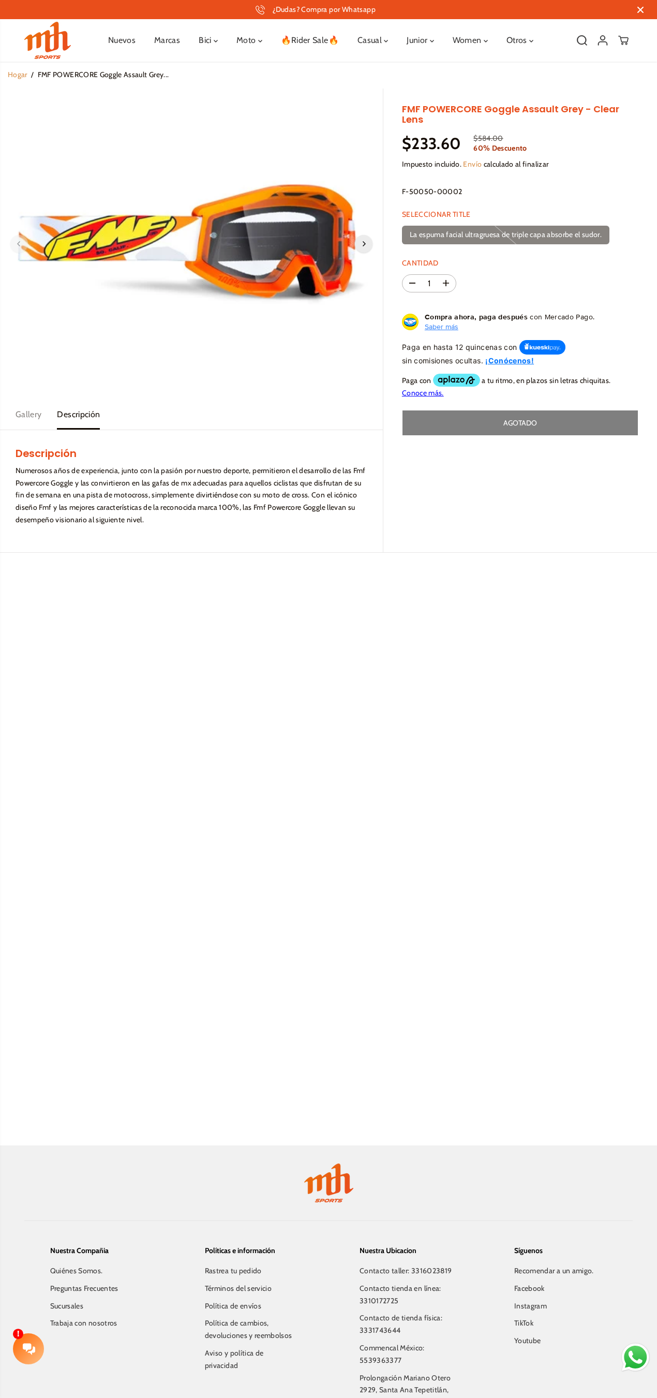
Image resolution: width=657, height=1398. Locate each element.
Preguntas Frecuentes (84, 1288)
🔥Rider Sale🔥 (310, 40)
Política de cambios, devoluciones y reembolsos (248, 1329)
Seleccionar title (436, 214)
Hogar (17, 74)
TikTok (523, 1323)
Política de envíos (233, 1306)
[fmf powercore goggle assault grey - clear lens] (191, 244)
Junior (418, 40)
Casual (370, 40)
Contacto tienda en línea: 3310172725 (400, 1294)
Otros (517, 40)
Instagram (530, 1306)
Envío (472, 163)
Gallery (28, 414)
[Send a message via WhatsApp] (635, 1357)
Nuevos (122, 40)
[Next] (363, 244)
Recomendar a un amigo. (554, 1270)
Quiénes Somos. (76, 1270)
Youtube (527, 1340)
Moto (247, 40)
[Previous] (19, 244)
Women (468, 40)
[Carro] (623, 40)
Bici (206, 40)
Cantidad (420, 263)
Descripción (78, 414)
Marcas (167, 40)
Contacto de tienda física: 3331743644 (401, 1324)
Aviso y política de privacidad (234, 1359)
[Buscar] (582, 40)
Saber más (441, 326)
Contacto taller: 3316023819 (406, 1270)
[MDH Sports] (47, 40)
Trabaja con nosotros (83, 1323)
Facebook (529, 1288)
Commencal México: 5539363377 (392, 1354)
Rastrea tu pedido (233, 1270)
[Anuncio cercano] (640, 10)
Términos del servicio (238, 1288)
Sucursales (67, 1306)
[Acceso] (602, 40)
